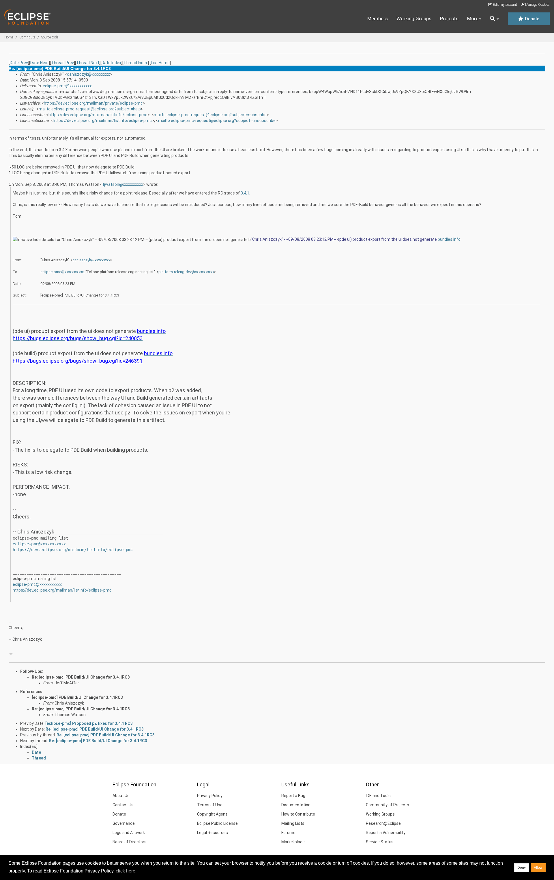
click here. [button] (126, 870)
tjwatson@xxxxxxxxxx (122, 184)
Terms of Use (209, 805)
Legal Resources (212, 832)
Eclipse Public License (217, 823)
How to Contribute (298, 814)
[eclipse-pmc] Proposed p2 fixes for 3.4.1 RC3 (89, 723)
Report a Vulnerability (385, 832)
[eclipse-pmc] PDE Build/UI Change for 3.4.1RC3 (77, 697)
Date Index (111, 62)
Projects (449, 18)
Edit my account (504, 5)
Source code (49, 37)
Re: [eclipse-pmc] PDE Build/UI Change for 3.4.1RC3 (81, 677)
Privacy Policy (209, 795)
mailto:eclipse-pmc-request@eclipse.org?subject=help (90, 109)
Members (377, 18)
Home (8, 37)
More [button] (472, 18)
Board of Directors (130, 842)
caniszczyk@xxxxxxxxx (88, 74)
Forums (288, 832)
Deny (521, 868)
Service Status (380, 842)
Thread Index (135, 62)
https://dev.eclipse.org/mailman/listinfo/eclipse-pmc (97, 114)
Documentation (295, 805)
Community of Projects (387, 805)
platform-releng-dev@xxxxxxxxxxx (186, 272)
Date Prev (19, 62)
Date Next (39, 62)
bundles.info (449, 239)
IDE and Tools (378, 795)
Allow (538, 868)
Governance (124, 823)
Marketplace (293, 842)
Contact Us (123, 805)
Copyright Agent (212, 814)
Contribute (27, 37)
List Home (160, 62)
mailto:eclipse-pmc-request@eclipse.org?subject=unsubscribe (217, 120)
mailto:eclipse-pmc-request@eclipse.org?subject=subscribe (210, 114)
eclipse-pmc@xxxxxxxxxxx (67, 86)
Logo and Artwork (129, 832)
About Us (121, 795)
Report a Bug (293, 795)
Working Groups (413, 18)
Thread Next (87, 62)
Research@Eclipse (383, 823)
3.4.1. (245, 193)
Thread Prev (62, 62)
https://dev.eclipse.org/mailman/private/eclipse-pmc (93, 103)
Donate (531, 18)
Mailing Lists (292, 823)
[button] (494, 19)
